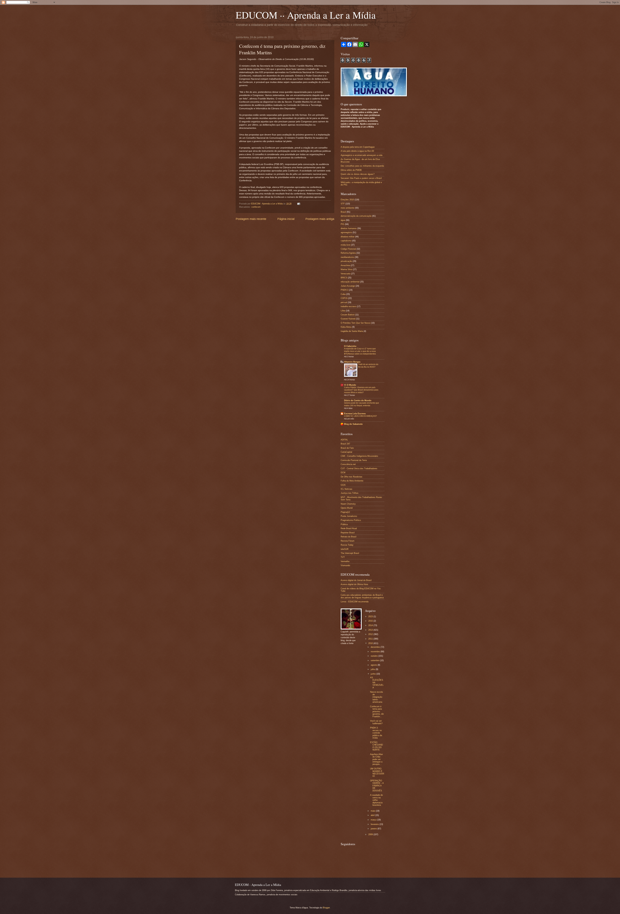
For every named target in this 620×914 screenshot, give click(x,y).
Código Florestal (348, 249)
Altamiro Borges (352, 362)
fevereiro (375, 824)
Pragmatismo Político (351, 520)
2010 (370, 643)
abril (373, 815)
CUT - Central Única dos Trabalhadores (359, 468)
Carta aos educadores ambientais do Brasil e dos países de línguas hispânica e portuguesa (362, 596)
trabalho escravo (348, 306)
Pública (344, 524)
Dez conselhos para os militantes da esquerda (362, 166)
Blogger (326, 907)
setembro (375, 660)
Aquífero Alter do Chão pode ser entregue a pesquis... (376, 759)
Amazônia (345, 265)
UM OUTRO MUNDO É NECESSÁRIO (377, 772)
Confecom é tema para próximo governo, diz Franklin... (377, 711)
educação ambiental (350, 281)
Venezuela (345, 273)
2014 (370, 625)
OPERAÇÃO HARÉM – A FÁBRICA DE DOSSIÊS (377, 785)
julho (373, 669)
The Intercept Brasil (350, 553)
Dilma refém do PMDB (351, 170)
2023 (370, 616)
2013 (370, 630)
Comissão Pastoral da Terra (354, 460)
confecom (256, 207)
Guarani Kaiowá (348, 318)
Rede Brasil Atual (349, 528)
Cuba (343, 294)
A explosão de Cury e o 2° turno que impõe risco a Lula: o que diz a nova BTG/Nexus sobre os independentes (360, 351)
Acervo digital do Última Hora (354, 584)
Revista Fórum (347, 541)
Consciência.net (348, 464)
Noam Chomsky (348, 504)
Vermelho (345, 561)
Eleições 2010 (347, 199)
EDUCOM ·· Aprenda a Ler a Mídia (306, 14)
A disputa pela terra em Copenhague (358, 147)
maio (373, 811)
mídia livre (345, 245)
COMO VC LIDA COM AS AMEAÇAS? (360, 416)
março (374, 820)
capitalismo (346, 240)
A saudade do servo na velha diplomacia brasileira (376, 800)
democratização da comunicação (356, 216)
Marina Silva (346, 269)
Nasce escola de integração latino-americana (376, 697)
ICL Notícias (346, 489)
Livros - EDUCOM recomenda (354, 601)
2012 (370, 634)
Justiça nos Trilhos (349, 493)
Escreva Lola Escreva (355, 413)
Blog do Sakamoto (353, 424)
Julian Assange (348, 286)
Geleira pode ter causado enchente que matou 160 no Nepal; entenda (361, 404)
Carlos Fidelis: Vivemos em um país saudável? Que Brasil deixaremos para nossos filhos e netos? (361, 390)
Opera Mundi (347, 508)
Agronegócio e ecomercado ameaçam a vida (361, 155)
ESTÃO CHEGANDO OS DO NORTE (376, 746)
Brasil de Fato (347, 448)
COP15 (344, 298)
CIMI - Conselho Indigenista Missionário (359, 456)
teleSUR (344, 549)
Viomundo (345, 565)
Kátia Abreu (346, 327)
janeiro (374, 828)
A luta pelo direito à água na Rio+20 (357, 151)
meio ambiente (347, 208)
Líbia (343, 310)
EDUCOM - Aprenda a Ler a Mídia (267, 203)
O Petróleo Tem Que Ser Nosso (355, 323)
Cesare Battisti (348, 314)
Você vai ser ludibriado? (376, 722)
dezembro (376, 647)
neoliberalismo (347, 257)
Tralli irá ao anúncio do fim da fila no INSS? (368, 365)
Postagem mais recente (251, 219)
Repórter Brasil (348, 532)
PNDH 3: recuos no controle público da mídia (376, 733)
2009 (370, 834)
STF (343, 203)
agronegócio (346, 232)
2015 (370, 621)
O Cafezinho (350, 346)
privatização (346, 261)
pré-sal (344, 302)
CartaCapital (346, 452)
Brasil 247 (345, 444)
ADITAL (344, 440)
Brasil (343, 212)
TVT (343, 557)
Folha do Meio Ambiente (352, 481)
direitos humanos (349, 228)
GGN (343, 485)
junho (373, 674)
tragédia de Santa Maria (352, 331)
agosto (374, 665)
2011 (370, 639)
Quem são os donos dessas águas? (357, 174)
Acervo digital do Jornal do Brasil (356, 580)
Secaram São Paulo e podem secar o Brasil (361, 178)
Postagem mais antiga (319, 219)
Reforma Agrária (348, 253)
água (343, 220)
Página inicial (285, 219)
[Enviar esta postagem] (298, 203)
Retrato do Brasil (348, 536)
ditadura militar (347, 236)
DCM (343, 472)
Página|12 (345, 512)
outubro (374, 656)
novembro (376, 651)
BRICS (344, 277)
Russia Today (347, 545)
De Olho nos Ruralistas (351, 476)
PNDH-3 (344, 290)
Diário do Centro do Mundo (357, 400)
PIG (342, 224)
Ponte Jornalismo (349, 516)
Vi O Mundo (350, 385)
